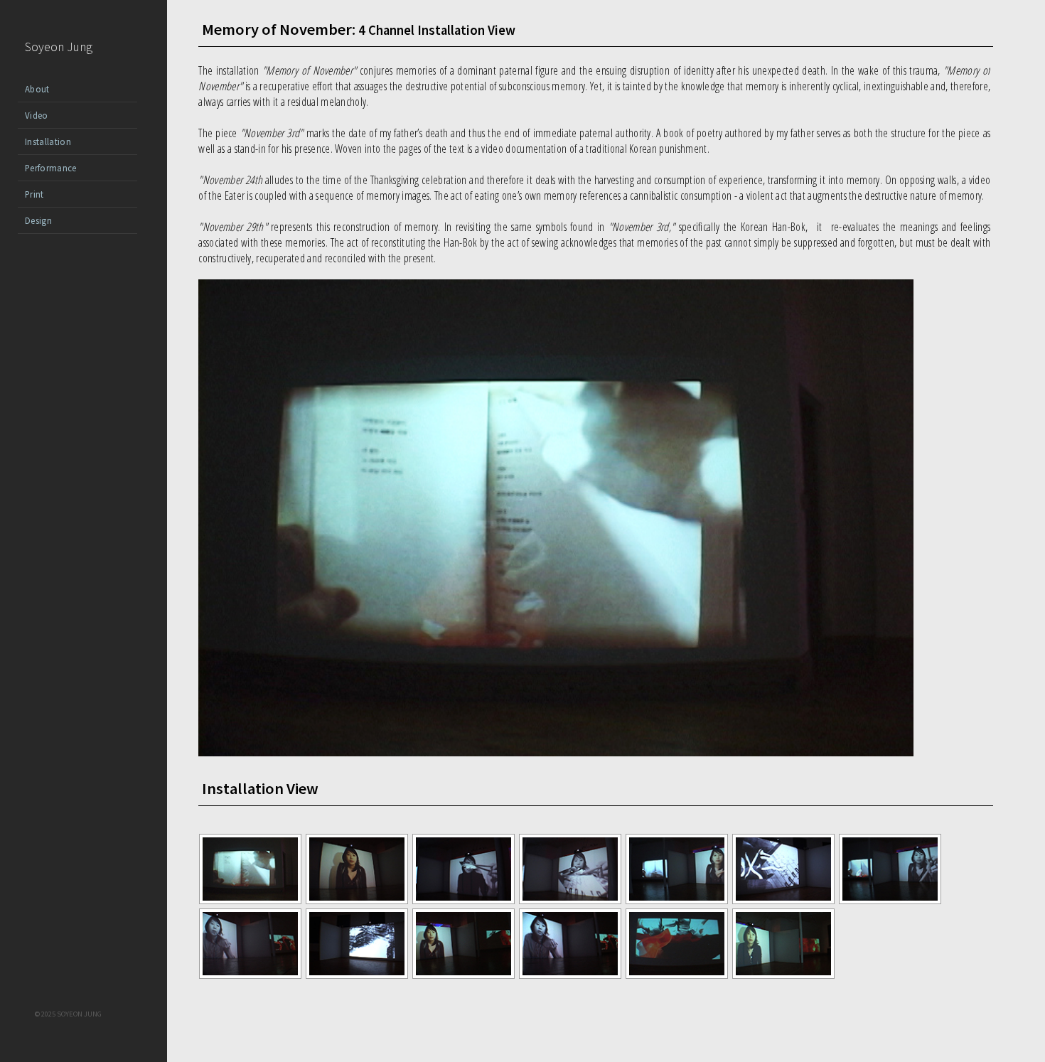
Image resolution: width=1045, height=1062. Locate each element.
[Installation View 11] (570, 976)
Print (34, 194)
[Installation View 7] (890, 901)
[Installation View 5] (677, 901)
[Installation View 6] (783, 901)
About (37, 89)
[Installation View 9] (357, 976)
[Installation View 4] (570, 901)
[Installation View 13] (783, 976)
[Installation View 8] (250, 976)
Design (38, 220)
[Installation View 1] (250, 901)
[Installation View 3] (463, 901)
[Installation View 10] (463, 976)
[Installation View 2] (357, 901)
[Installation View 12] (677, 976)
